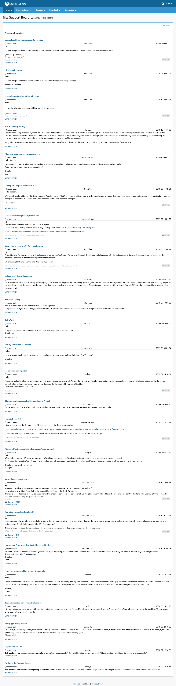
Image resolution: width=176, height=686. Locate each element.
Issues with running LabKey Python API (22, 216)
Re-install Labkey (12, 299)
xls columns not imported (16, 371)
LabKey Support (17, 3)
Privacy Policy (97, 684)
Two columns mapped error (17, 479)
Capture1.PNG (13, 502)
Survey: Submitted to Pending (18, 345)
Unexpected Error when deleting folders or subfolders (28, 545)
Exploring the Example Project (18, 663)
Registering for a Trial (14, 647)
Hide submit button (13, 70)
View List (166, 25)
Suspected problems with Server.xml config (24, 246)
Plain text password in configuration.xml (22, 154)
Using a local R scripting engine (18, 276)
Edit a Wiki (9, 320)
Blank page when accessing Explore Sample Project (27, 401)
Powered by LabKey (81, 684)
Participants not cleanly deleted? (19, 512)
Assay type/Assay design (16, 623)
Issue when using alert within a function (22, 96)
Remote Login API (13, 419)
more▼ (165, 59)
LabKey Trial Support (43, 17)
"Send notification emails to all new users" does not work (29, 449)
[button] (162, 4)
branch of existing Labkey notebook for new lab (25, 571)
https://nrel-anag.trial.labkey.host (81, 227)
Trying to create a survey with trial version (23, 603)
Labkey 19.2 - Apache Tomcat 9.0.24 (21, 185)
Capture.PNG (13, 535)
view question (11, 63)
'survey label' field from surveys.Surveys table (25, 40)
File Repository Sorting (15, 126)
